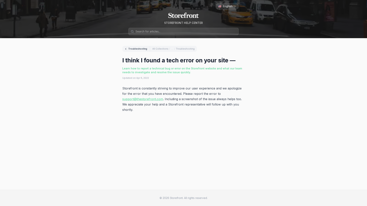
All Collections (160, 48)
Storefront (176, 198)
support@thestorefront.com (142, 99)
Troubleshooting (137, 48)
